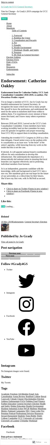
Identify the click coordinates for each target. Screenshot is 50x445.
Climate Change (17, 399)
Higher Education (18, 406)
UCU (20, 418)
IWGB (26, 408)
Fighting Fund (32, 401)
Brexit (43, 396)
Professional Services (25, 413)
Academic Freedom (9, 394)
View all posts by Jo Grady (12, 242)
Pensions (5, 413)
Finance (41, 401)
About (9, 26)
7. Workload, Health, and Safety (25, 50)
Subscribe (10, 74)
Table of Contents (19, 30)
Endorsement (17, 222)
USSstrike (24, 421)
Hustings (5, 408)
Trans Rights (30, 416)
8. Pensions (16, 52)
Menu (4, 19)
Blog (8, 64)
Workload (33, 421)
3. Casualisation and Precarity (24, 40)
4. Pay (14, 43)
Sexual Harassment (9, 416)
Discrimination (30, 399)
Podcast (12, 413)
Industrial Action (16, 408)
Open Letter (36, 411)
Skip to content (7, 2)
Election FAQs (12, 60)
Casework (5, 399)
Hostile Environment (34, 406)
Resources (10, 67)
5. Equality (16, 45)
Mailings (33, 408)
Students (21, 416)
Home (9, 23)
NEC (28, 411)
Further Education (8, 404)
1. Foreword (17, 35)
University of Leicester (32, 418)
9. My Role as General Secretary (25, 55)
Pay (42, 411)
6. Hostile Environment (21, 47)
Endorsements (12, 69)
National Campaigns (16, 411)
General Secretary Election (36, 222)
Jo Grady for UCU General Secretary (17, 7)
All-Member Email (26, 394)
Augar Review (19, 396)
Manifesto (10, 28)
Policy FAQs (11, 62)
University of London (10, 421)
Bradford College (33, 396)
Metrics (4, 411)
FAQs (22, 401)
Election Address (13, 57)
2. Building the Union (21, 38)
